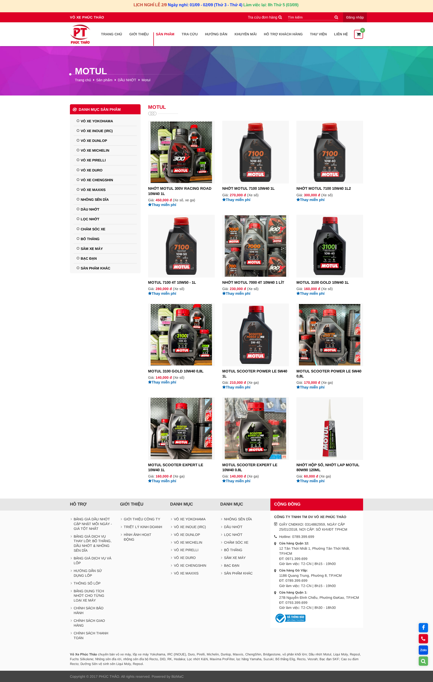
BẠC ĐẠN (89, 258)
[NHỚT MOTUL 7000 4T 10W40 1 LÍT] (255, 255)
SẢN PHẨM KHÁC (95, 268)
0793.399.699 (296, 603)
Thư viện (318, 34)
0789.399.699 (303, 537)
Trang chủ (111, 34)
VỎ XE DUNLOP (94, 141)
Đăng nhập (355, 17)
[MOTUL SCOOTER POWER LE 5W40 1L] (255, 347)
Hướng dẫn (216, 34)
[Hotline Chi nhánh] (423, 638)
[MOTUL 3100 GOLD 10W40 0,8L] (181, 344)
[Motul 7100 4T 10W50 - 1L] (181, 255)
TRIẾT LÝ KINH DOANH (143, 527)
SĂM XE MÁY (92, 249)
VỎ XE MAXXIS (93, 190)
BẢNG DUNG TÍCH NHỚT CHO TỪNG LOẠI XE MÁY (89, 596)
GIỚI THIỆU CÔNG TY (142, 519)
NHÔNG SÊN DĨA (95, 200)
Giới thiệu (139, 34)
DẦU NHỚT (127, 80)
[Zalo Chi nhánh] (423, 650)
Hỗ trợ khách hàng (283, 34)
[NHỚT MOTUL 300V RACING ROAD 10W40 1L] (181, 164)
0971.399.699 (296, 559)
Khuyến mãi (246, 34)
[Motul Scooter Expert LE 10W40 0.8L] (255, 440)
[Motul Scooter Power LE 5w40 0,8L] (329, 347)
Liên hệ (341, 34)
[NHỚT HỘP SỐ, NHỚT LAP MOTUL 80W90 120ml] (329, 440)
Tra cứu (190, 34)
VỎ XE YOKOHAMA (97, 121)
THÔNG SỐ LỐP (87, 583)
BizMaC (177, 676)
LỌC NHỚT (90, 219)
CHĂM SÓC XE (93, 229)
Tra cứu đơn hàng (262, 17)
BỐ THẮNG (90, 239)
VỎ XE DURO (91, 170)
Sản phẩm (165, 34)
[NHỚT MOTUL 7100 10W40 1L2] (329, 161)
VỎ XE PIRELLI (93, 160)
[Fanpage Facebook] (423, 627)
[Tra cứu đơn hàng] (423, 661)
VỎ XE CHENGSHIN (97, 180)
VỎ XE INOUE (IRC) (97, 131)
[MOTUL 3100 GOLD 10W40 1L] (329, 255)
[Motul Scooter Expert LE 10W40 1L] (181, 440)
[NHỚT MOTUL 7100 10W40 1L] (255, 161)
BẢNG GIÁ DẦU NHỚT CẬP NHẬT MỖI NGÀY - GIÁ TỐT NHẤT (93, 524)
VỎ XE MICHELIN (95, 150)
